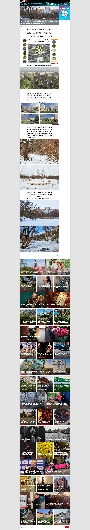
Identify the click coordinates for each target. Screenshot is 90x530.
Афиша (53, 0)
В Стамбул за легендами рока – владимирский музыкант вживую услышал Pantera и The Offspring (57, 500)
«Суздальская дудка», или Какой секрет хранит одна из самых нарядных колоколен (28, 417)
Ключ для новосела (23, 507)
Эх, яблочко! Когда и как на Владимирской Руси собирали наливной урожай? (45, 450)
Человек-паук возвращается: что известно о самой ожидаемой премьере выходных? (62, 417)
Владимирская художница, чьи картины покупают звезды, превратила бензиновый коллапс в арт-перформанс (57, 400)
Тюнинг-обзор (48, 474)
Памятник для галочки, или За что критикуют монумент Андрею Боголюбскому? (32, 267)
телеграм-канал (45, 32)
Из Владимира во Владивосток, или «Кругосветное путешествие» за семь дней (57, 434)
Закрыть (66, 526)
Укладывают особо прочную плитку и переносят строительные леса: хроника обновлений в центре (28, 384)
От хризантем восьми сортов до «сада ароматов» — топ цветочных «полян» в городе (57, 334)
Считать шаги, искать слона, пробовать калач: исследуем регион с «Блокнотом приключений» (57, 300)
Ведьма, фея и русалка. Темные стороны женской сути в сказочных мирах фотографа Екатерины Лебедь (32, 434)
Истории (42, 0)
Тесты (22, 307)
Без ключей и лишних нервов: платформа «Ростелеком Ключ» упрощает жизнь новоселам (32, 500)
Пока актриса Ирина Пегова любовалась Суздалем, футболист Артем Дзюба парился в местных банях (45, 517)
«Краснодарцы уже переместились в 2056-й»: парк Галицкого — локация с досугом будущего (45, 317)
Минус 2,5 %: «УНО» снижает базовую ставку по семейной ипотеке (62, 484)
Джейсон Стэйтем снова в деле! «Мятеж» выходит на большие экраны (62, 284)
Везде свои (47, 507)
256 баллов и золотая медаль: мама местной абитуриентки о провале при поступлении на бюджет (57, 267)
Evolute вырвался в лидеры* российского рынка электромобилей (62, 350)
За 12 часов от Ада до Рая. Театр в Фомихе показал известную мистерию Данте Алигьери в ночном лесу (45, 484)
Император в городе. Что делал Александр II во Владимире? (32, 300)
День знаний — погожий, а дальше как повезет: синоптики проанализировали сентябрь (28, 284)
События (38, 0)
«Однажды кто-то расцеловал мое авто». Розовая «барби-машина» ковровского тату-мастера (57, 467)
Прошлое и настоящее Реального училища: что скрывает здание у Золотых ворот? (32, 367)
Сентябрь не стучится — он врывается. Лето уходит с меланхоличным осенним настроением (32, 400)
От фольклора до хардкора (41, 357)
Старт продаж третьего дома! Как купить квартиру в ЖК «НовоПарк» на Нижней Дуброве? (57, 367)
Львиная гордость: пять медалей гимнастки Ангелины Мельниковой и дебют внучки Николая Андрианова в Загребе (32, 467)
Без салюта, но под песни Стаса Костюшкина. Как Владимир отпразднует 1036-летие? (28, 450)
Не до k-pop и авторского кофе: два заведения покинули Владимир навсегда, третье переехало (28, 484)
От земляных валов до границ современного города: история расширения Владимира (28, 317)
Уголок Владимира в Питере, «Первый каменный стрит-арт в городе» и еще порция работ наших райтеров (62, 384)
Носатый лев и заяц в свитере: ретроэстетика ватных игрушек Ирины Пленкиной (62, 317)
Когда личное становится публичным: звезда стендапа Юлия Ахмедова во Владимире (45, 284)
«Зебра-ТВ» (50, 93)
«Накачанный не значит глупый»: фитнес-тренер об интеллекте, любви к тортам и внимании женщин (45, 384)
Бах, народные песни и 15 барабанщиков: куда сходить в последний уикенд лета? (45, 417)
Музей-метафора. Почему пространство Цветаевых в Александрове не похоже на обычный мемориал (32, 334)
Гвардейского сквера (30, 97)
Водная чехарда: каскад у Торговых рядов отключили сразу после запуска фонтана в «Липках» (62, 450)
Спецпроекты (47, 0)
